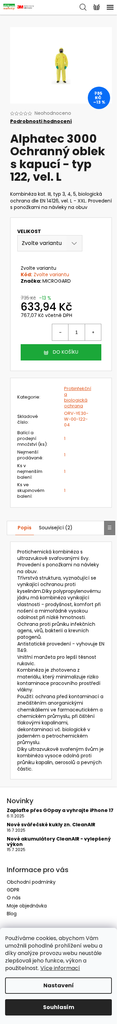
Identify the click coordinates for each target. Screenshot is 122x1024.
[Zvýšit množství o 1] (93, 332)
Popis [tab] (25, 527)
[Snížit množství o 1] (60, 332)
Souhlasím (58, 1007)
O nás (14, 897)
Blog (12, 913)
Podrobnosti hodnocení (41, 121)
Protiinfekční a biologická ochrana (77, 397)
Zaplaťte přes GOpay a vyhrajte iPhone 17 (60, 810)
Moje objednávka (27, 905)
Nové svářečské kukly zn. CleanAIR (51, 824)
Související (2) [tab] (56, 527)
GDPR (13, 889)
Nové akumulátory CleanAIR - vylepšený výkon (59, 841)
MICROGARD (56, 281)
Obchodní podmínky (31, 882)
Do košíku (65, 352)
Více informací (60, 968)
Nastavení (58, 985)
